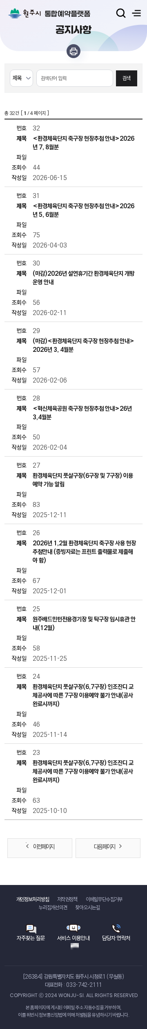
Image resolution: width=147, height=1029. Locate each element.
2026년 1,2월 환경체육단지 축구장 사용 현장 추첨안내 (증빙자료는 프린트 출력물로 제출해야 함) (84, 551)
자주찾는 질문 (31, 937)
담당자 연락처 (116, 937)
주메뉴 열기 (136, 13)
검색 (126, 78)
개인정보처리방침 (32, 899)
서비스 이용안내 (73, 937)
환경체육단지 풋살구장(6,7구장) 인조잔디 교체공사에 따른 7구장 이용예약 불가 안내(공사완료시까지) (83, 695)
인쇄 (73, 51)
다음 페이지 (104, 847)
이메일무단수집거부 (104, 899)
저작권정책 (67, 899)
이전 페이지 (43, 847)
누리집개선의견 (53, 907)
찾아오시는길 (88, 907)
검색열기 (121, 13)
